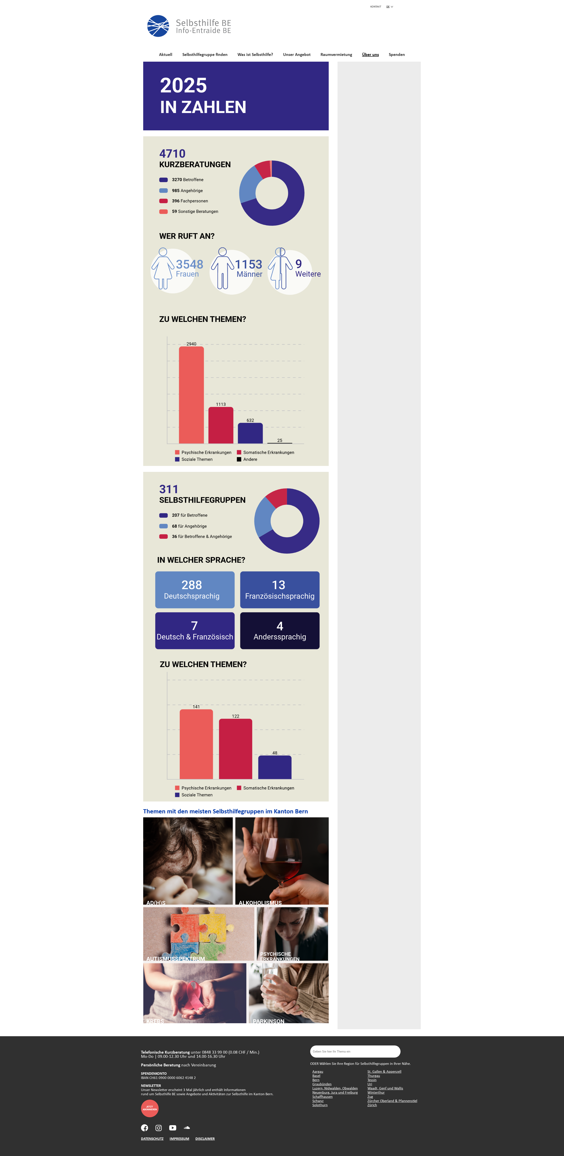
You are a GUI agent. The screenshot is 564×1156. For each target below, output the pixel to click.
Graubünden (322, 1083)
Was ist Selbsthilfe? (255, 54)
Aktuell (165, 54)
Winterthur (376, 1092)
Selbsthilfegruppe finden (205, 54)
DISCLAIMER (205, 1138)
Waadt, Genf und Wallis (385, 1088)
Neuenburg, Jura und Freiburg (335, 1092)
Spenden (397, 54)
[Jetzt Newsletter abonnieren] (150, 1115)
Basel (316, 1075)
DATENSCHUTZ (152, 1138)
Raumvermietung (336, 54)
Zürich (372, 1104)
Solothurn (320, 1104)
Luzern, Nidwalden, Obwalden (335, 1088)
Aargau (317, 1071)
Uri (369, 1083)
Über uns (370, 54)
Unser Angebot (297, 54)
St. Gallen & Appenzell (384, 1071)
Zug (370, 1096)
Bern (315, 1079)
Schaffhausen (322, 1096)
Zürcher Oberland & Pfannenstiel (392, 1100)
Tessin (372, 1079)
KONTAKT (375, 6)
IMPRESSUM (179, 1138)
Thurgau (373, 1075)
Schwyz (318, 1100)
